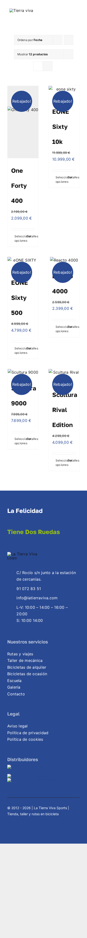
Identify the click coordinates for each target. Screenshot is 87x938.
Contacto (16, 693)
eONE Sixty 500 (19, 297)
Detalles (31, 236)
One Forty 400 (19, 185)
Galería (14, 687)
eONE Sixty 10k (60, 126)
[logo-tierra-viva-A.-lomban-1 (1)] (21, 10)
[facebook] (9, 819)
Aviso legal (17, 726)
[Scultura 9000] (22, 372)
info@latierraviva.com (37, 597)
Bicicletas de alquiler (26, 667)
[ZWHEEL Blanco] (29, 766)
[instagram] (18, 819)
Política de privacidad (27, 732)
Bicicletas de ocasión (27, 673)
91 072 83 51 (28, 588)
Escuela (14, 680)
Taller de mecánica (25, 660)
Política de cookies (25, 739)
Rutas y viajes (20, 653)
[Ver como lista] (47, 66)
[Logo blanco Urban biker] (32, 780)
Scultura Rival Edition (64, 409)
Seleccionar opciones (18, 238)
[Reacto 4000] (64, 260)
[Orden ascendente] (68, 40)
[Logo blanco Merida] (28, 775)
